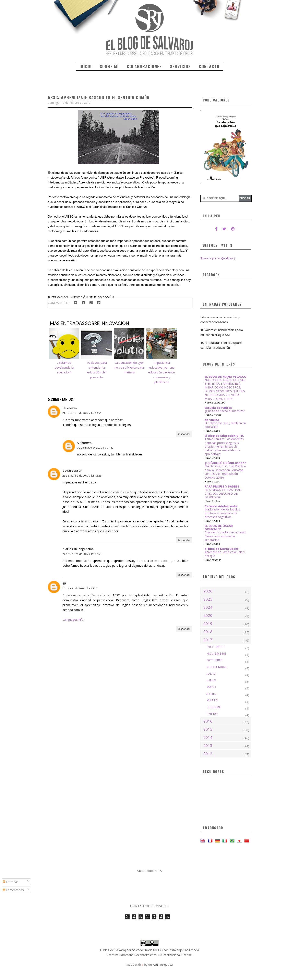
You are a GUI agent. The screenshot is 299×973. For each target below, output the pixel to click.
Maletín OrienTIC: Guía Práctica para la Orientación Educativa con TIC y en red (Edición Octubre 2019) (225, 471)
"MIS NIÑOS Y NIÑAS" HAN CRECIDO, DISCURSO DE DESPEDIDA (223, 493)
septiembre (216, 667)
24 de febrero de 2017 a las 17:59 (81, 554)
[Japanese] (240, 841)
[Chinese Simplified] (247, 841)
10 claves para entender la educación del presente (96, 369)
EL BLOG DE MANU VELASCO (226, 376)
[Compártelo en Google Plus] (91, 302)
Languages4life (73, 619)
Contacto (209, 66)
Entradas (12, 882)
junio (211, 680)
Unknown (69, 408)
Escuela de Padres (218, 408)
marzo (212, 700)
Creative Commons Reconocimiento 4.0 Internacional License (149, 955)
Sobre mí (109, 66)
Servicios (180, 66)
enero (212, 714)
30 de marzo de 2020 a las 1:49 (95, 447)
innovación (79, 297)
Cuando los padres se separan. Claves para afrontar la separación (225, 536)
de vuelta (212, 420)
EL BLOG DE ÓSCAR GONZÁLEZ (219, 527)
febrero (214, 707)
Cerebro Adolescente (221, 506)
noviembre (216, 653)
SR (64, 583)
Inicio (86, 66)
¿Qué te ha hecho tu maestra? (225, 411)
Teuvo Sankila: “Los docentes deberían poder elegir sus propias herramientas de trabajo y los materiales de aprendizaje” (224, 446)
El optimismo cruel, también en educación (225, 425)
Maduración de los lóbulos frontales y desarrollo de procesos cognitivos (222, 513)
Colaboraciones (144, 66)
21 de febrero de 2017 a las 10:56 (81, 413)
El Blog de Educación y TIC (224, 436)
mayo (211, 687)
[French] (211, 841)
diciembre (215, 647)
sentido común (101, 297)
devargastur (72, 470)
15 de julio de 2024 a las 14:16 (79, 588)
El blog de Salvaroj (113, 950)
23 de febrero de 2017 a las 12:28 (81, 475)
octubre (214, 660)
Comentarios (14, 890)
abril (211, 693)
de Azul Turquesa (160, 964)
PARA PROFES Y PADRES (222, 486)
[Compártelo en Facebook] (83, 302)
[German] (218, 841)
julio (211, 673)
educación (59, 297)
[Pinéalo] (98, 302)
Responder (184, 434)
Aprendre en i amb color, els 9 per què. (225, 554)
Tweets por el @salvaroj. (218, 258)
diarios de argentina (78, 549)
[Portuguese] (233, 841)
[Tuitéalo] (75, 302)
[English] (203, 841)
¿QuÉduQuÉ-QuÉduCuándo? (225, 463)
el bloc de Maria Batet (222, 549)
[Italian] (225, 841)
